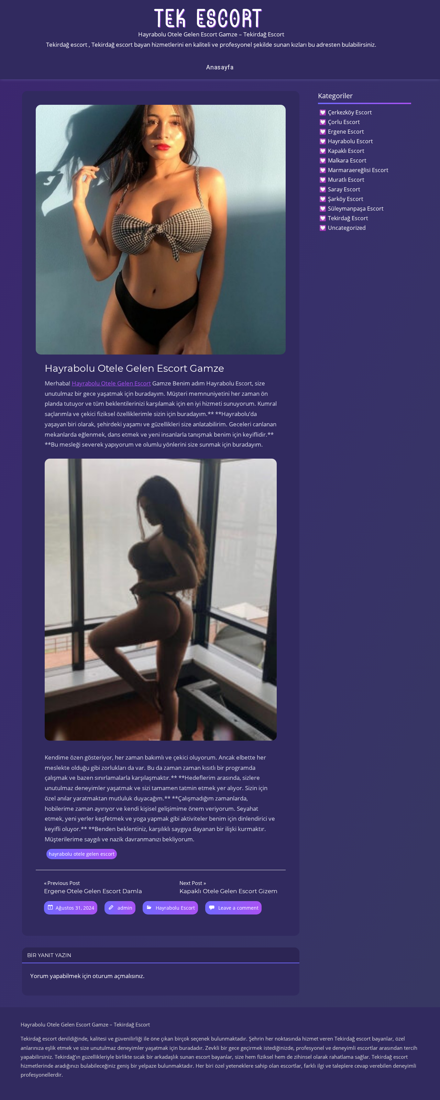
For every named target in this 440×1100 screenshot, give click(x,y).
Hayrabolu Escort (175, 908)
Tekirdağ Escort (348, 218)
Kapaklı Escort (346, 151)
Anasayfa (220, 67)
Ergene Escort (346, 131)
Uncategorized (347, 228)
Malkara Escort (347, 160)
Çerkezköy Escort (350, 112)
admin (125, 908)
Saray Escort (344, 189)
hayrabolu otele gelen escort (81, 854)
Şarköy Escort (345, 199)
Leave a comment (238, 908)
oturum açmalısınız (117, 976)
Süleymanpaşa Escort (356, 208)
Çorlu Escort (344, 122)
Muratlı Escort (346, 179)
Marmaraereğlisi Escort (358, 170)
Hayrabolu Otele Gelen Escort (111, 383)
